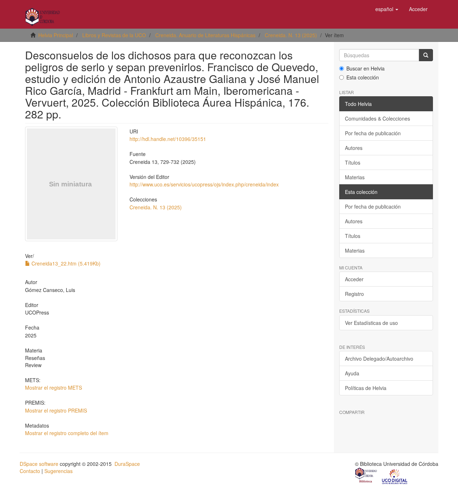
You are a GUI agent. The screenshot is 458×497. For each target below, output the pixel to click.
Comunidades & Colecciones (377, 118)
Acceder (354, 279)
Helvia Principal (55, 35)
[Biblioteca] (366, 475)
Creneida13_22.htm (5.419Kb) (65, 263)
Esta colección (362, 77)
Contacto (30, 470)
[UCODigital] (395, 475)
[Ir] (426, 55)
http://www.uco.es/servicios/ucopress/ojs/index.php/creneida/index (204, 184)
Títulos (352, 162)
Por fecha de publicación (373, 133)
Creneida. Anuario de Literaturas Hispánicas (205, 35)
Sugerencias (58, 470)
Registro (354, 293)
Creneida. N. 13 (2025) (291, 35)
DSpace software (39, 463)
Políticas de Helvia (365, 387)
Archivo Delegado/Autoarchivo (379, 358)
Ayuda (352, 373)
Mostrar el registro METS (53, 387)
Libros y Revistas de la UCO (114, 35)
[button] (387, 9)
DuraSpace (127, 463)
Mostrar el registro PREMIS (56, 410)
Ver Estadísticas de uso (371, 322)
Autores (353, 147)
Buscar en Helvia (365, 68)
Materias (355, 177)
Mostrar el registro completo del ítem (66, 433)
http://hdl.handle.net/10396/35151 (168, 138)
